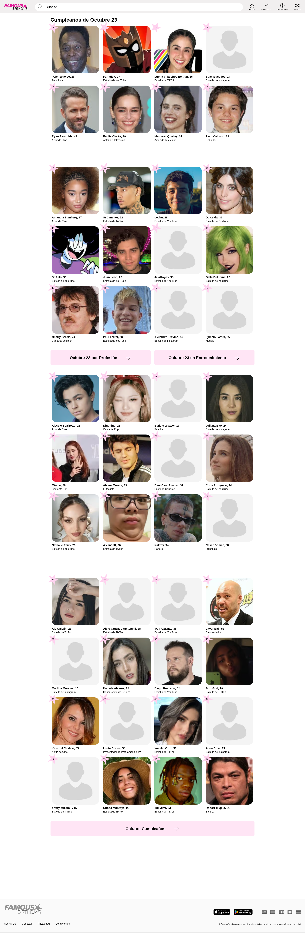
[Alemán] (298, 912)
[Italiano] (290, 912)
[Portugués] (272, 912)
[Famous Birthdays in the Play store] (243, 912)
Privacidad (44, 923)
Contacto (27, 923)
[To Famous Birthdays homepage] (16, 6)
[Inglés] (264, 912)
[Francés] (281, 912)
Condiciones (62, 923)
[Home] (77, 909)
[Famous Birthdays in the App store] (221, 912)
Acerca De (10, 923)
